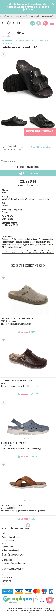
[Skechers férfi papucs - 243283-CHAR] (28, 420)
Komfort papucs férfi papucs (17, 380)
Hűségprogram (7, 547)
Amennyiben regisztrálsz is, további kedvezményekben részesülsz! (25, 42)
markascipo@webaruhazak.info (14, 563)
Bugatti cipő (17, 16)
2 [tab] (26, 438)
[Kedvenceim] (49, 600)
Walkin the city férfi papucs (17, 318)
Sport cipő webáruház (21, 610)
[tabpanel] (28, 420)
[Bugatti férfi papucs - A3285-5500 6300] (28, 482)
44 (11, 225)
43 (8, 225)
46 (17, 225)
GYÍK (3, 534)
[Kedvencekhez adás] (3, 54)
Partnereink (6, 581)
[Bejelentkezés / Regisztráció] (38, 23)
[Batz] (13, 147)
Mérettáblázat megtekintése (28, 167)
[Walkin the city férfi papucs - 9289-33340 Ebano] (28, 295)
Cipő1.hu (30, 612)
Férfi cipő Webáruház (37, 609)
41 (3, 225)
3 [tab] (28, 438)
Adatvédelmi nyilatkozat (11, 537)
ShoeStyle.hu (48, 610)
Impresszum (7, 578)
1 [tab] (24, 438)
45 (14, 225)
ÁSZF (4, 543)
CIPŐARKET (12, 23)
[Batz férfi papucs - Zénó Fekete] (28, 79)
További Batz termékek (41, 147)
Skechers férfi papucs (13, 443)
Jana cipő (29, 16)
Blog (3, 584)
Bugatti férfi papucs (12, 505)
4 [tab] (29, 438)
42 (6, 225)
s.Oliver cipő (42, 16)
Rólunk (4, 574)
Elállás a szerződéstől (10, 550)
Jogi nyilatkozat (8, 540)
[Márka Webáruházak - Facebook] (28, 525)
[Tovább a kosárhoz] (32, 23)
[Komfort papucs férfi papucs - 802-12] (28, 357)
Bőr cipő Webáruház (36, 610)
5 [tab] (31, 438)
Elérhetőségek (7, 560)
